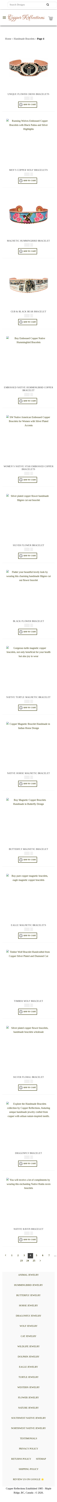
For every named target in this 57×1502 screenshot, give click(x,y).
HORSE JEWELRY (28, 1305)
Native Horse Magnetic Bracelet (28, 773)
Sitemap (41, 1459)
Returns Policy (21, 1459)
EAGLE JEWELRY (28, 1367)
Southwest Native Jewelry (28, 1418)
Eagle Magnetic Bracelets (28, 925)
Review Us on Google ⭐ (28, 1479)
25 (34, 1260)
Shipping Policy (28, 1469)
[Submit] (47, 4)
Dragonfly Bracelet (28, 1153)
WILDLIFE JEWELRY (28, 1346)
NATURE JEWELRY (28, 1407)
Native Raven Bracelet (29, 1229)
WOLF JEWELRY (29, 1326)
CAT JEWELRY (28, 1336)
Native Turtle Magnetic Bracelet (28, 697)
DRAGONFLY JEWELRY (28, 1315)
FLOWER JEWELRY (28, 1397)
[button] (4, 17)
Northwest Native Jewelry (28, 1428)
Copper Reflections (26, 17)
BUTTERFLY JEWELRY (28, 1295)
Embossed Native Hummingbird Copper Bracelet (28, 389)
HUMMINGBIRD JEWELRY (28, 1285)
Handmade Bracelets (24, 38)
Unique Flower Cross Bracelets (28, 94)
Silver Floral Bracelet (28, 1077)
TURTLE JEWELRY (29, 1377)
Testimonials (28, 1438)
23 (21, 1260)
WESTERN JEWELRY (28, 1387)
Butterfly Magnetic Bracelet (28, 849)
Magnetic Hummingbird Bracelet (28, 241)
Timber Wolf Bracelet (28, 1001)
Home (8, 38)
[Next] (40, 1261)
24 (27, 1260)
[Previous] (5, 1256)
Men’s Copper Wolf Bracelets (28, 170)
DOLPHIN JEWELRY (28, 1356)
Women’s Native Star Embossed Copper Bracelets (29, 467)
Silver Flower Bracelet (28, 545)
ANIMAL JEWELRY (28, 1275)
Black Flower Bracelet (28, 621)
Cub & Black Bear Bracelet (28, 311)
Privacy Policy (28, 1448)
